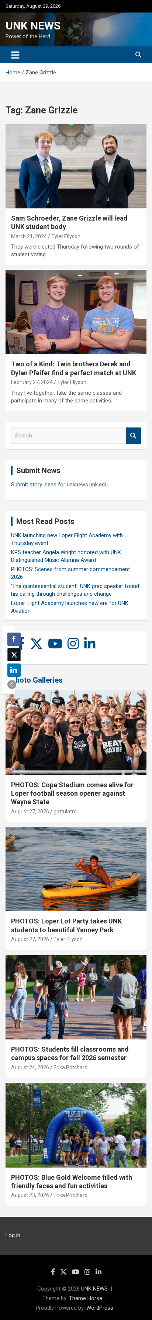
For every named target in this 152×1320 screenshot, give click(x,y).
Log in (13, 1235)
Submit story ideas (33, 484)
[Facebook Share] (14, 639)
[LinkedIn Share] (14, 670)
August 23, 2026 (30, 1195)
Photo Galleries (37, 680)
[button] (11, 684)
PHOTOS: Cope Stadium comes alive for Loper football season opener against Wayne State (72, 793)
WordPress (99, 1308)
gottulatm (65, 811)
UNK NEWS (33, 25)
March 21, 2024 (29, 236)
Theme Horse (85, 1298)
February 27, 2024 (32, 382)
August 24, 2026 (30, 1067)
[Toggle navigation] (15, 54)
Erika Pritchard (70, 1067)
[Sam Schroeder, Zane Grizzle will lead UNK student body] (76, 166)
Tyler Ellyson (65, 236)
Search (133, 435)
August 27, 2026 (30, 811)
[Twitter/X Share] (14, 654)
